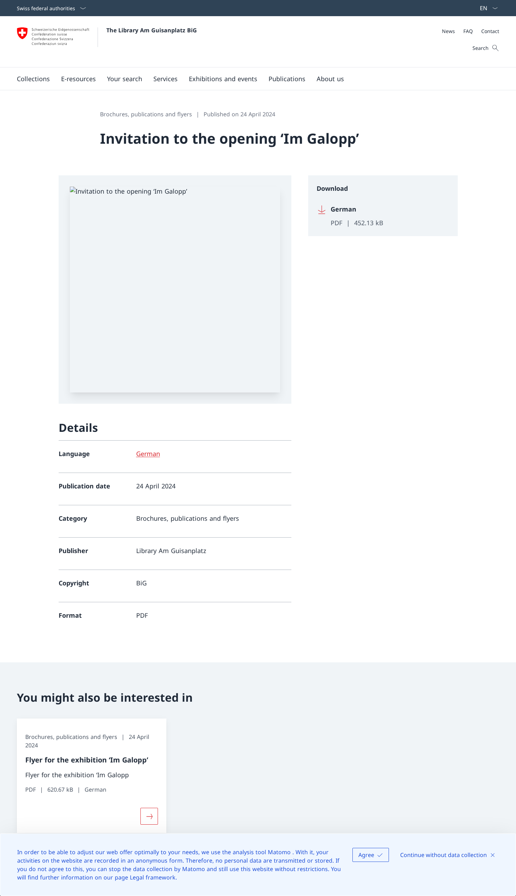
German (148, 453)
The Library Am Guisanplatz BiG (151, 30)
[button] (33, 78)
